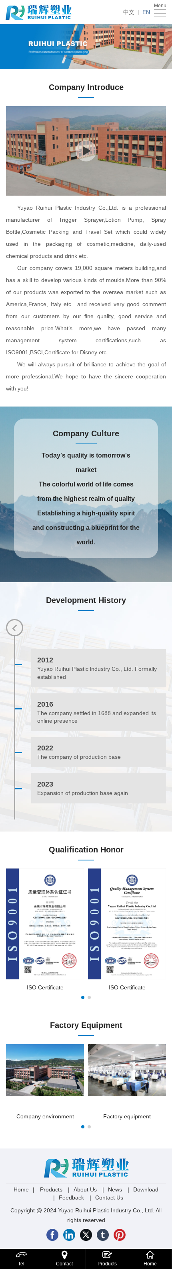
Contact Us (109, 1197)
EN (146, 12)
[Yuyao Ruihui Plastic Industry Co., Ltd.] (40, 12)
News (115, 1189)
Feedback (71, 1197)
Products (51, 1189)
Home (21, 1189)
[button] (82, 997)
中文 (128, 12)
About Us (85, 1189)
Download (145, 1189)
